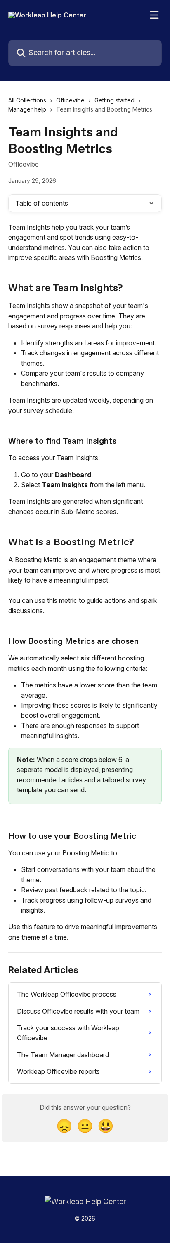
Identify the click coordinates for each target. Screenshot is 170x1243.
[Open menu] (154, 15)
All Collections (27, 100)
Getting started (114, 100)
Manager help (27, 109)
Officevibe (70, 100)
